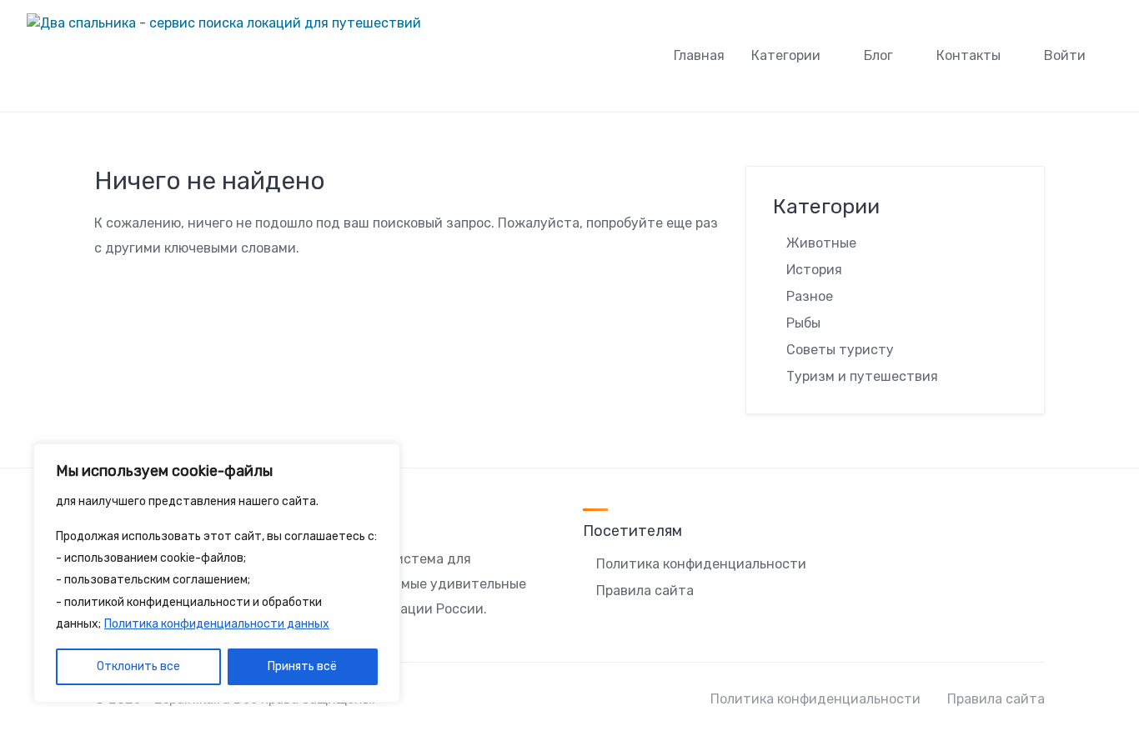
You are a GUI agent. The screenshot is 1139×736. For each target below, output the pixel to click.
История (814, 270)
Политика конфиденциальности (701, 564)
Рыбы (803, 323)
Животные (821, 243)
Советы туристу (840, 350)
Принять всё (302, 666)
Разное (809, 296)
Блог (878, 55)
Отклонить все (138, 666)
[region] (216, 573)
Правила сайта (645, 590)
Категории (785, 55)
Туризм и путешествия (862, 376)
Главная (699, 55)
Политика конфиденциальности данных (216, 624)
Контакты (968, 55)
